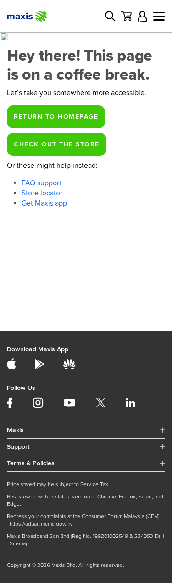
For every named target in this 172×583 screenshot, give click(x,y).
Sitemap (19, 543)
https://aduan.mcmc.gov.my (41, 523)
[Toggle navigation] (159, 16)
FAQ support (41, 183)
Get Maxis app (44, 203)
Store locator (42, 193)
